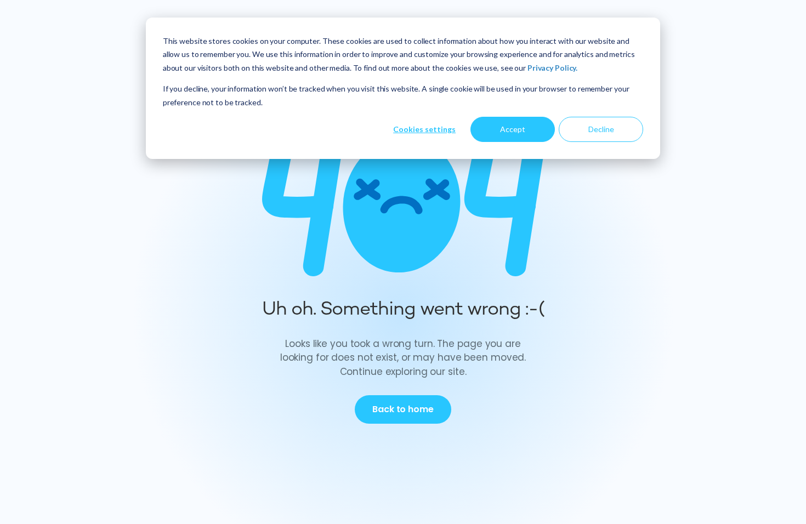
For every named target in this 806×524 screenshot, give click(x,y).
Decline (601, 129)
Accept (512, 129)
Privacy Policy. (552, 67)
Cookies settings (424, 129)
